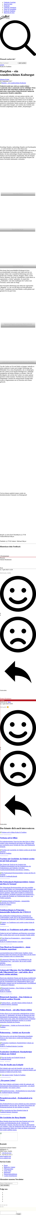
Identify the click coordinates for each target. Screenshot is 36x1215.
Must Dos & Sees (9, 12)
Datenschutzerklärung (10, 1174)
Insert (18, 1214)
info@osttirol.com (5, 1156)
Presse (6, 1165)
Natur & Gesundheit (10, 9)
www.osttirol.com (5, 1158)
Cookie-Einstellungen (10, 1176)
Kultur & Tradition (9, 11)
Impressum (7, 1172)
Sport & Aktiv (8, 4)
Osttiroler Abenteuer (10, 7)
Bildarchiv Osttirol (9, 1167)
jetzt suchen (22, 63)
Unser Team (7, 1170)
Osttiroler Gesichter (10, 2)
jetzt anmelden (5, 1185)
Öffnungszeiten (8, 1169)
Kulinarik (7, 6)
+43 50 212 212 (6, 1153)
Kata (9, 702)
